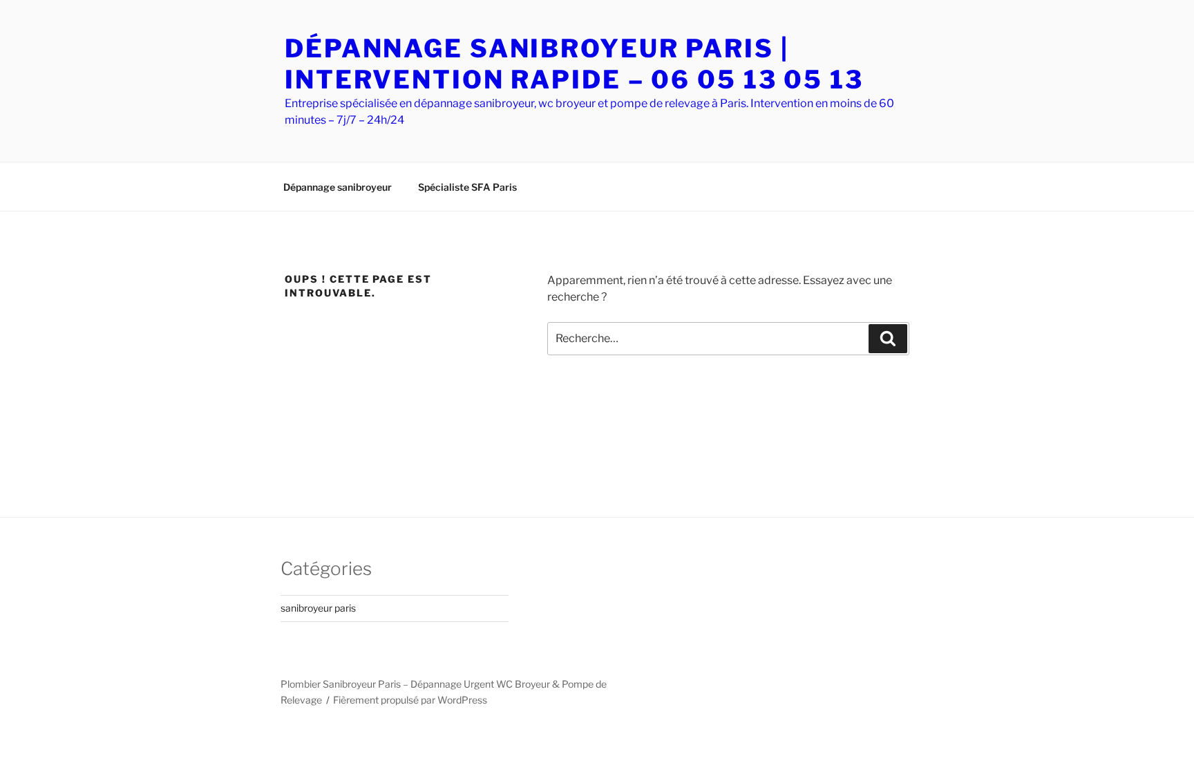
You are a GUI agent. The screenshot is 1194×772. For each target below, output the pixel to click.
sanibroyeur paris (318, 608)
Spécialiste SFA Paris (467, 187)
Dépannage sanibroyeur (337, 187)
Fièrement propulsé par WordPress (410, 700)
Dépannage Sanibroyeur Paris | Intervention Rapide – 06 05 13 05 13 (574, 64)
